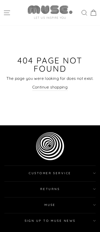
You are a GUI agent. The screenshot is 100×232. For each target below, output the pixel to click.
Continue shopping (50, 87)
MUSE (50, 205)
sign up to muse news (50, 221)
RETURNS (50, 189)
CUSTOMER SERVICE (50, 173)
